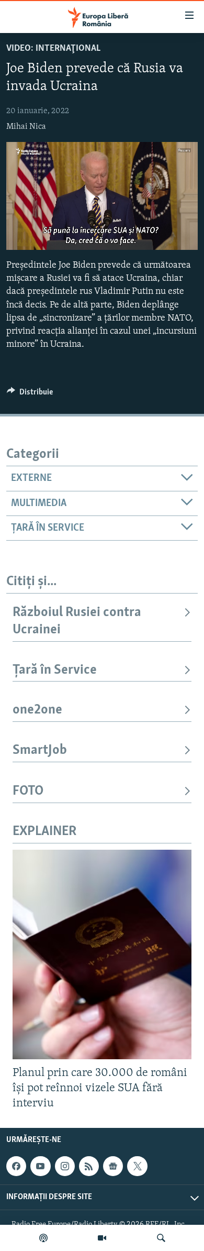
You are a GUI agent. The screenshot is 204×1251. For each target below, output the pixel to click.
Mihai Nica (26, 127)
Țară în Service (55, 670)
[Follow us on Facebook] (16, 1167)
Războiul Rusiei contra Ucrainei (77, 621)
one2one (37, 710)
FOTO (28, 791)
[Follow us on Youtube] (40, 1167)
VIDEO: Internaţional (53, 48)
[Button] (30, 394)
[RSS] (89, 1167)
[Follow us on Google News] (113, 1167)
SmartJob (40, 750)
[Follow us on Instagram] (65, 1167)
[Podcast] (43, 1238)
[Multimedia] (102, 1238)
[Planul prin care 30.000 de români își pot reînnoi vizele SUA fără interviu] (102, 954)
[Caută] (161, 1238)
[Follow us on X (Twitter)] (137, 1167)
